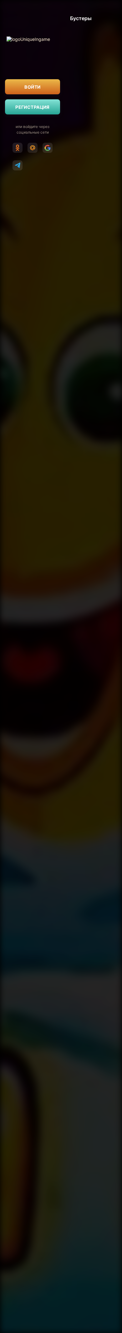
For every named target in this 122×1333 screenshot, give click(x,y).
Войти (32, 87)
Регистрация (32, 107)
